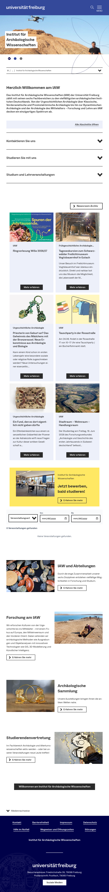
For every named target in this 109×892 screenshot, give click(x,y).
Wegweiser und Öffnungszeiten (57, 829)
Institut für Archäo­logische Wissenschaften (21, 40)
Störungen (90, 829)
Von (41, 513)
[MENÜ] (99, 7)
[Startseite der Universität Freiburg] (25, 8)
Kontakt (16, 822)
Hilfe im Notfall (21, 829)
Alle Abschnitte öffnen (87, 124)
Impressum (66, 822)
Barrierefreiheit (40, 822)
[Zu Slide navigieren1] (15, 58)
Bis (72, 513)
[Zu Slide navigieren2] (21, 58)
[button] (54, 141)
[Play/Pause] (9, 58)
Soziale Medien (55, 882)
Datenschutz (90, 822)
